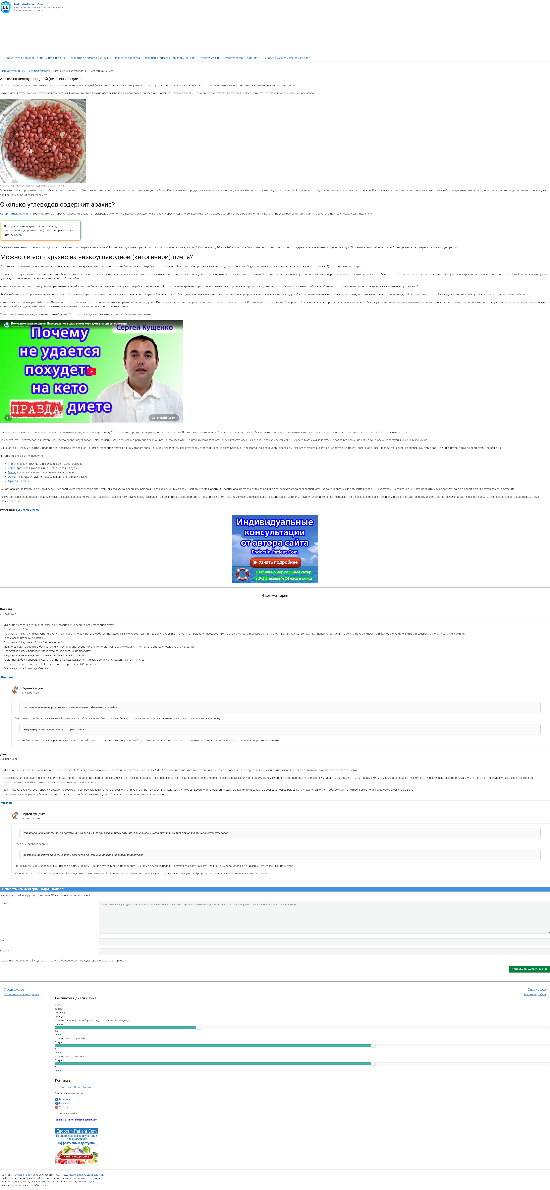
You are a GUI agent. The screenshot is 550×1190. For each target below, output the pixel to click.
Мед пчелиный (17, 463)
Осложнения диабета (156, 57)
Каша (11, 468)
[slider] (198, 1028)
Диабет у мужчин (209, 57)
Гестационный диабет (260, 57)
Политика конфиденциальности (86, 1174)
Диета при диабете (38, 71)
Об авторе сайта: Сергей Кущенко (73, 1087)
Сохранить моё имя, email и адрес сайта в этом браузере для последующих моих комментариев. (62, 960)
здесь (18, 235)
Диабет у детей (233, 57)
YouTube (64, 1107)
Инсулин (105, 57)
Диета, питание (56, 57)
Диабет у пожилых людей (293, 57)
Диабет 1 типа (34, 57)
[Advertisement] (275, 34)
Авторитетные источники (16, 213)
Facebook (64, 1103)
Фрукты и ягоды (18, 481)
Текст (3, 903)
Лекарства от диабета (83, 57)
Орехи (12, 476)
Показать (60, 1034)
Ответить (7, 677)
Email (3, 950)
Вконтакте (64, 1099)
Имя (2, 940)
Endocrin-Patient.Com (26, 1174)
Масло (12, 472)
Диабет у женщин (184, 57)
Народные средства (127, 57)
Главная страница (11, 71)
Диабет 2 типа (13, 57)
